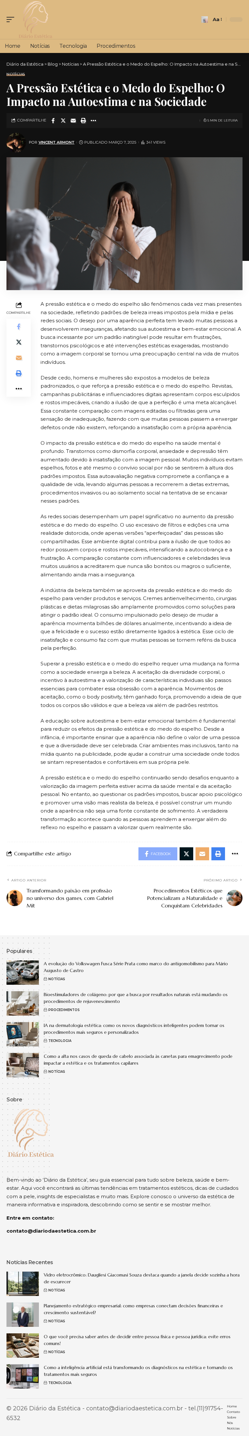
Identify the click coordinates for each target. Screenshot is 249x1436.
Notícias (15, 74)
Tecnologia (59, 1041)
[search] (204, 19)
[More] (93, 120)
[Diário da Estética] (35, 19)
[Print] (83, 120)
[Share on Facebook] (53, 120)
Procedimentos (64, 1010)
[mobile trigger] (12, 19)
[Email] (73, 120)
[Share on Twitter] (63, 120)
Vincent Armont (57, 142)
